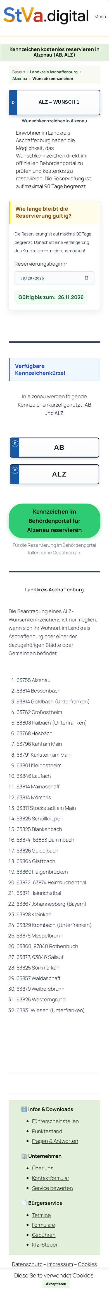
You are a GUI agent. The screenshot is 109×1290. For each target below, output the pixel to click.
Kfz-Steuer (45, 1244)
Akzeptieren (56, 1284)
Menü (100, 16)
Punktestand (47, 1131)
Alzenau (19, 78)
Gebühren (44, 1234)
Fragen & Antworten (55, 1140)
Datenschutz (27, 1263)
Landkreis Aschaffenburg (54, 71)
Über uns (42, 1168)
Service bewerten (52, 1187)
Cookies (87, 1263)
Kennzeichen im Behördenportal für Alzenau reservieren (54, 521)
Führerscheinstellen (55, 1120)
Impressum (60, 1263)
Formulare (43, 1224)
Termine (41, 1214)
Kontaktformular (50, 1177)
